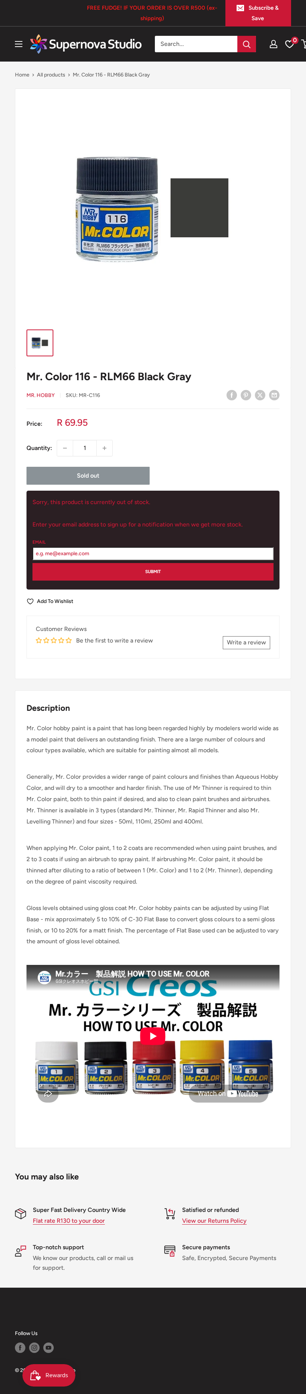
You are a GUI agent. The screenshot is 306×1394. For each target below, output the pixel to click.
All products (51, 75)
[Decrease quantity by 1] (65, 448)
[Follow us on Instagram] (34, 1348)
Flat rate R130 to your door (69, 1220)
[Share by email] (274, 394)
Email (39, 542)
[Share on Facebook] (232, 394)
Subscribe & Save (264, 13)
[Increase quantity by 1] (104, 448)
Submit (153, 571)
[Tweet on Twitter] (260, 394)
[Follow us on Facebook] (20, 1348)
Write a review (246, 642)
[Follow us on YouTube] (48, 1348)
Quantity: (39, 447)
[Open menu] (18, 44)
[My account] (273, 44)
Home (22, 75)
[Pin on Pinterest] (246, 394)
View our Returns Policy (214, 1220)
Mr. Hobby (40, 395)
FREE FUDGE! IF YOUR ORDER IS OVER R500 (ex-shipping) (152, 13)
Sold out (88, 475)
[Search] (246, 44)
